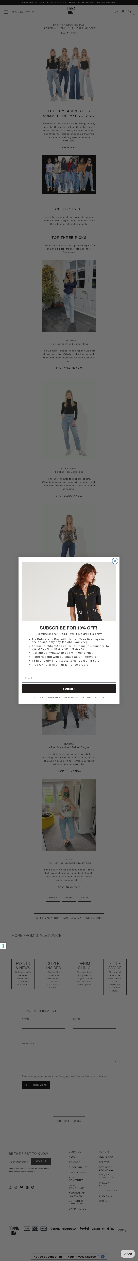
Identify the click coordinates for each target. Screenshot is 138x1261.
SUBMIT (69, 688)
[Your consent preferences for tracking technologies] (3, 946)
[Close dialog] (115, 561)
